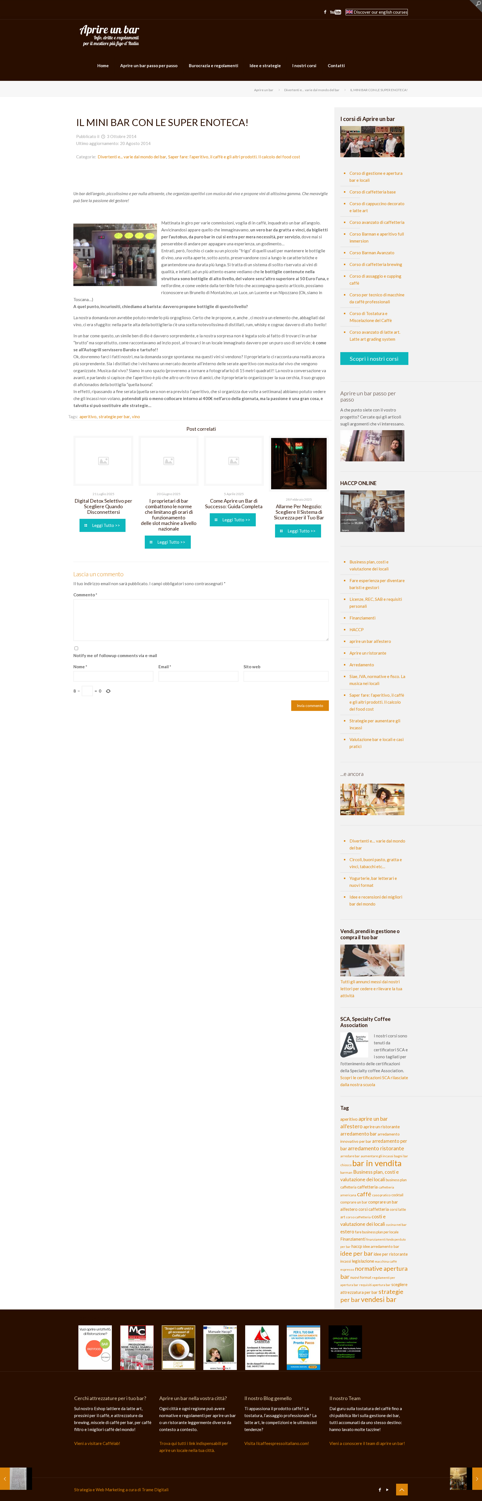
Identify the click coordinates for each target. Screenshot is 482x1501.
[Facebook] (325, 11)
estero (347, 1231)
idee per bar (356, 1253)
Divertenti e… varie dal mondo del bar (377, 844)
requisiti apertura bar (375, 1285)
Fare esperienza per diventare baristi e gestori (377, 584)
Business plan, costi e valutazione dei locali (369, 565)
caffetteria (367, 1186)
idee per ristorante (391, 1254)
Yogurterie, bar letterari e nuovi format (373, 882)
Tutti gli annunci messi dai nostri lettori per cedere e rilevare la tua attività (371, 988)
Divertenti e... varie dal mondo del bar (311, 90)
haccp (356, 1246)
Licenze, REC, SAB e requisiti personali (376, 603)
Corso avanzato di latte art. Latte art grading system (375, 336)
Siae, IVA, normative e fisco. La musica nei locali (377, 680)
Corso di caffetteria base (373, 191)
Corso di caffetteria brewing (376, 264)
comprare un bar (353, 1202)
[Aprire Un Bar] (110, 35)
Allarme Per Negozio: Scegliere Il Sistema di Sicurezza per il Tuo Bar (299, 511)
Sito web (252, 666)
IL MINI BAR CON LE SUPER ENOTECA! (379, 90)
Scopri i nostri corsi (374, 358)
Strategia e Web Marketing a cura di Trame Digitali (121, 1489)
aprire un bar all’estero (370, 641)
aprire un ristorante (381, 1126)
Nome (80, 666)
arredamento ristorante (376, 1148)
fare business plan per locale (377, 1232)
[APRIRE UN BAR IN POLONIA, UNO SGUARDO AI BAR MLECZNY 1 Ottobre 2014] (16, 1479)
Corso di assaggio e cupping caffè (375, 279)
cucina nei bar (396, 1224)
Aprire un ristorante (368, 652)
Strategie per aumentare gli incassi (375, 724)
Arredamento (362, 664)
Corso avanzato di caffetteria (377, 222)
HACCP (357, 629)
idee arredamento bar (381, 1246)
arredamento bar (358, 1134)
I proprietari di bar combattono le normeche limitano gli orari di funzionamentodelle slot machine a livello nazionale (168, 515)
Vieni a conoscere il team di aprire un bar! (367, 1443)
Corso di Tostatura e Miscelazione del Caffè (371, 317)
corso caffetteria (358, 1217)
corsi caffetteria (373, 1209)
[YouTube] (335, 12)
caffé (364, 1194)
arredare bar (350, 1156)
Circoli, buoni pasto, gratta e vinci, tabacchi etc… (376, 863)
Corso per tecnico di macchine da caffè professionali (377, 298)
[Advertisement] (201, 177)
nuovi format (360, 1277)
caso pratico (381, 1195)
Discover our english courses (380, 11)
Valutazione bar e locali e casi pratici (377, 743)
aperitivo (349, 1119)
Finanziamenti (362, 617)
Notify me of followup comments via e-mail (115, 655)
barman (346, 1172)
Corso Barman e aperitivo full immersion (377, 237)
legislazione (363, 1260)
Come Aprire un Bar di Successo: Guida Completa (233, 503)
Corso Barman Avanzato (372, 252)
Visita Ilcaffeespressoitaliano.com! (276, 1443)
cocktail (397, 1195)
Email (164, 666)
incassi (345, 1261)
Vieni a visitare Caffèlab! (97, 1443)
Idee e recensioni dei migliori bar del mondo (376, 900)
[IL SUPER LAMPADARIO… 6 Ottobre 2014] (466, 1479)
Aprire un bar (263, 90)
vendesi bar (378, 1299)
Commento (85, 594)
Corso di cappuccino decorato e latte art (377, 207)
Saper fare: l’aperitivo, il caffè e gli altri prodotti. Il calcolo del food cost (234, 156)
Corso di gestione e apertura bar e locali (376, 177)
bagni (398, 1156)
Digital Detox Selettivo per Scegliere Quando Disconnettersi (103, 506)
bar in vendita (377, 1163)
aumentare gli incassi (377, 1156)
